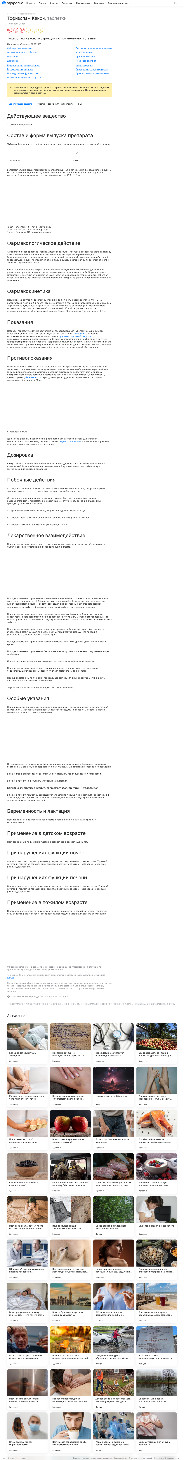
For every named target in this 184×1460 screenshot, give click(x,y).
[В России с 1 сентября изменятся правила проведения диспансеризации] (27, 1260)
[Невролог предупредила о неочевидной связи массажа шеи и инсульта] (70, 1389)
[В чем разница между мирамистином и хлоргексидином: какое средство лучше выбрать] (27, 1432)
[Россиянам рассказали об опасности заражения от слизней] (70, 1346)
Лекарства (11, 14)
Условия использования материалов (97, 1458)
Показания (12, 57)
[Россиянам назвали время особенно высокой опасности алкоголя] (156, 1303)
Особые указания (84, 65)
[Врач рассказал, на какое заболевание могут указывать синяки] (156, 1087)
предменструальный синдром (75, 336)
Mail (4, 1458)
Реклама (23, 1458)
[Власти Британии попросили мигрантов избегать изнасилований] (70, 1303)
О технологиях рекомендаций (140, 1458)
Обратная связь (120, 1458)
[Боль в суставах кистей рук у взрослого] (156, 1432)
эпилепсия (75, 441)
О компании (12, 1458)
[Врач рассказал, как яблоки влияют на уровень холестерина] (156, 1043)
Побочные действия (86, 61)
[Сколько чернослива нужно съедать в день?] (27, 1173)
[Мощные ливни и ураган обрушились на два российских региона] (113, 1346)
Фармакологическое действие (22, 52)
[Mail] (4, 3)
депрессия (79, 333)
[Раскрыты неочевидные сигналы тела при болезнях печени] (27, 1087)
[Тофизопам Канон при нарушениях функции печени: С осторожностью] (28, 30)
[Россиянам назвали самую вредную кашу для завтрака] (156, 1173)
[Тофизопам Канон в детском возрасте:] (22, 30)
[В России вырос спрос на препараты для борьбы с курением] (113, 1303)
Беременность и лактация (20, 69)
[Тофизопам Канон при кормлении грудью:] (15, 30)
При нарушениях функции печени (92, 73)
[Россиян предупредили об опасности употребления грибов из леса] (156, 1260)
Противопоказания (85, 57)
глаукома (64, 441)
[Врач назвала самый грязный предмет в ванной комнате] (27, 1389)
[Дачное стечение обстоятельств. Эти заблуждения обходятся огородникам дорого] (113, 1389)
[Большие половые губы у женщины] (27, 1043)
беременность (33, 377)
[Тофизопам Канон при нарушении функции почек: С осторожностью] (34, 30)
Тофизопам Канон (27, 14)
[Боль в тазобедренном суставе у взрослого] (113, 1130)
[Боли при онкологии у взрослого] (156, 1216)
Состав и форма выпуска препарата (94, 48)
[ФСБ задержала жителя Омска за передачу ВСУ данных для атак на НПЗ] (70, 1173)
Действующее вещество (19, 48)
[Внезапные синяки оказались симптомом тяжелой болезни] (70, 1087)
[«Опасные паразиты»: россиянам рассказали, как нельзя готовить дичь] (113, 1173)
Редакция (77, 1458)
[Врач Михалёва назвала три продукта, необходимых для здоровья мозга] (156, 1130)
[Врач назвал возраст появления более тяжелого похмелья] (27, 1346)
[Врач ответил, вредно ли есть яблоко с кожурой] (70, 1130)
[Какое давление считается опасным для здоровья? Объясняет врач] (113, 1043)
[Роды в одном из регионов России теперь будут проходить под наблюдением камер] (113, 1432)
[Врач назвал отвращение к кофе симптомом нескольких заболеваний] (70, 1432)
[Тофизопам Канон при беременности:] (9, 30)
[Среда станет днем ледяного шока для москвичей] (113, 1216)
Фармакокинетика (84, 52)
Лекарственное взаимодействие (23, 65)
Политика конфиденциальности (166, 1458)
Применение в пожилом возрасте (24, 77)
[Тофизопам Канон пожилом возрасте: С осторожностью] (40, 30)
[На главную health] (14, 3)
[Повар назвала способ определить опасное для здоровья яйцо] (27, 1130)
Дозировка (12, 61)
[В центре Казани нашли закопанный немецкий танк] (70, 1216)
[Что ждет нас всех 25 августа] (113, 1087)
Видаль (10, 977)
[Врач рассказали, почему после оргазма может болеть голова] (27, 1216)
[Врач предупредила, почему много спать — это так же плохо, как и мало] (27, 1303)
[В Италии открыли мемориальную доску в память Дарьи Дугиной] (156, 1346)
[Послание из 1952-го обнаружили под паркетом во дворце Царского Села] (70, 1043)
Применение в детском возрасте (92, 69)
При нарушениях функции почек (23, 73)
